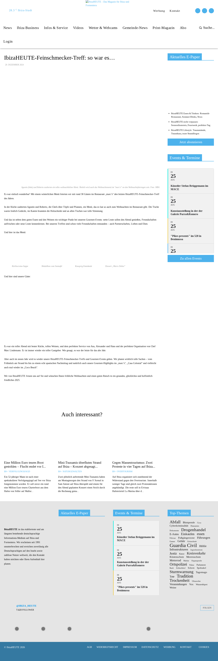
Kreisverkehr (196, 553)
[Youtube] (211, 10)
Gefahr (181, 541)
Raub (172, 568)
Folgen (207, 607)
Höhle (203, 546)
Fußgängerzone (186, 538)
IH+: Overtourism (122, 471)
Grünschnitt (192, 541)
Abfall (175, 522)
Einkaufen (187, 534)
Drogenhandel (193, 529)
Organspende (196, 560)
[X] (96, 399)
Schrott (191, 568)
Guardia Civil (183, 545)
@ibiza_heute (26, 605)
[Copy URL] (64, 399)
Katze (181, 553)
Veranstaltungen (178, 584)
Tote (172, 577)
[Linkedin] (111, 399)
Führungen (203, 537)
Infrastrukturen (179, 549)
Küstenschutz (177, 557)
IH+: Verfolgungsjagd (17, 471)
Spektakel (201, 568)
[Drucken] (80, 399)
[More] (119, 399)
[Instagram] (204, 10)
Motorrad (175, 560)
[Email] (72, 399)
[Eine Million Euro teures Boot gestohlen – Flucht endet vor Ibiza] (27, 441)
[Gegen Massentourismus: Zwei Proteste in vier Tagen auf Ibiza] (135, 441)
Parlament (201, 565)
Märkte (186, 560)
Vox (191, 584)
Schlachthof (180, 568)
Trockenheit (180, 580)
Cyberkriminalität (179, 526)
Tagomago (201, 572)
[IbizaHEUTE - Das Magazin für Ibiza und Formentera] (109, 10)
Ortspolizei (178, 564)
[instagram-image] (17, 628)
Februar (173, 538)
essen (201, 534)
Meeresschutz (193, 557)
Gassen (172, 541)
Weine (173, 587)
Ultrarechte (196, 581)
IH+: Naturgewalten (70, 471)
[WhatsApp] (104, 399)
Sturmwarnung (181, 572)
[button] (206, 27)
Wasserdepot (201, 584)
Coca (199, 522)
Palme (191, 565)
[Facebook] (197, 10)
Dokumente (174, 530)
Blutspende (189, 522)
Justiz (173, 553)
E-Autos (174, 534)
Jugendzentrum (196, 549)
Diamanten (195, 526)
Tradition (185, 576)
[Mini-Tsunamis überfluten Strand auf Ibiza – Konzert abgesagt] (81, 441)
